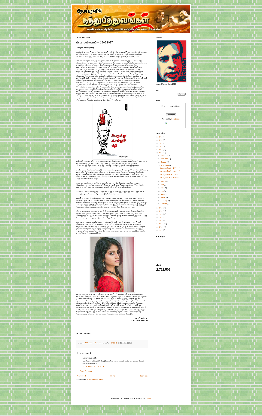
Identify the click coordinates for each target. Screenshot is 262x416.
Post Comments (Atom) (95, 380)
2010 (161, 227)
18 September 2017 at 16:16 (93, 366)
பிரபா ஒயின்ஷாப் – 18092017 (170, 171)
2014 (161, 214)
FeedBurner (175, 119)
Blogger (148, 398)
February (164, 201)
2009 (161, 230)
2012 (161, 221)
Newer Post (81, 376)
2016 (161, 208)
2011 (161, 224)
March (163, 197)
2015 (161, 211)
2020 (161, 143)
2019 (161, 146)
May (162, 191)
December (165, 156)
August (163, 181)
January (164, 204)
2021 (161, 140)
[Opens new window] (112, 159)
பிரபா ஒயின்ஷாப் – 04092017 (170, 177)
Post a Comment (86, 371)
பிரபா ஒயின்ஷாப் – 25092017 (170, 168)
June (163, 188)
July (162, 185)
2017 (161, 153)
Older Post (143, 376)
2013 (161, 217)
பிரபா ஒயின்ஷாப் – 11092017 (170, 174)
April (162, 194)
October (164, 162)
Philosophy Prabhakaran (93, 343)
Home (112, 376)
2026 (161, 137)
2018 (161, 150)
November (165, 159)
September (165, 165)
